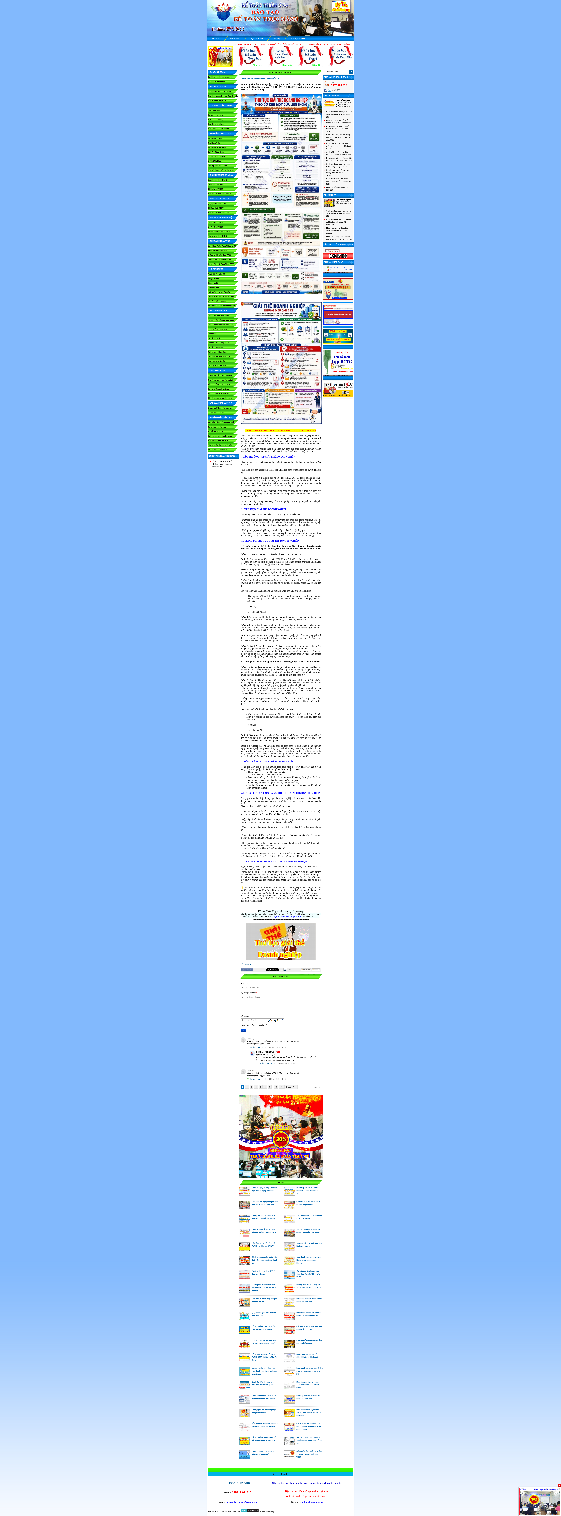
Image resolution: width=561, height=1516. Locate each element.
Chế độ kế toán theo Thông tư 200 (222, 380)
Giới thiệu (277, 1474)
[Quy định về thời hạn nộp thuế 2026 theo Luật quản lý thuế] (244, 1347)
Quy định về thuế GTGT (217, 204)
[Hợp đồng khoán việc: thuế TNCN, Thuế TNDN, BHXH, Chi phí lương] (289, 1417)
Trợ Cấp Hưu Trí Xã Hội (217, 166)
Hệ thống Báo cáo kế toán (218, 394)
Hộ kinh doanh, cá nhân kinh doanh (222, 306)
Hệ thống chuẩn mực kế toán (220, 398)
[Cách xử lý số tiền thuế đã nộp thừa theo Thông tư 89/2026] (244, 1444)
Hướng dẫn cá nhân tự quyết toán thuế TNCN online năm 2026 (337, 129)
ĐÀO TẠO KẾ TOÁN (218, 72)
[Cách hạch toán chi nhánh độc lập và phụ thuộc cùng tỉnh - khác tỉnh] (289, 1264)
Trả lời (252, 1047)
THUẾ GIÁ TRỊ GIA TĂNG (220, 199)
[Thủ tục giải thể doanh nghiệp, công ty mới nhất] (244, 1417)
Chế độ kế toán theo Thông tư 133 (222, 375)
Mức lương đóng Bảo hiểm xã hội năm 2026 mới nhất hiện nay (339, 238)
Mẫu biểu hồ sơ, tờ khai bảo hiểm (221, 170)
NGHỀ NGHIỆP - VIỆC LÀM (221, 417)
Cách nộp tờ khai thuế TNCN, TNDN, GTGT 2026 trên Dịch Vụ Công (264, 1357)
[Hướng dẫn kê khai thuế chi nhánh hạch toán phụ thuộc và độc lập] (244, 1292)
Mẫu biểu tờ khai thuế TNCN (219, 194)
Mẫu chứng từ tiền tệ (216, 361)
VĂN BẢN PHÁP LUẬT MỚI (221, 403)
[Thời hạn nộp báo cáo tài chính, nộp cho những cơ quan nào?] (244, 1236)
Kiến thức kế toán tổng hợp (219, 356)
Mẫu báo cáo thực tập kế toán (220, 445)
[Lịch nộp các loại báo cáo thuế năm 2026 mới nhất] (289, 1403)
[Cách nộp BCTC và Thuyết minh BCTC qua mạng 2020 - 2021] (289, 1195)
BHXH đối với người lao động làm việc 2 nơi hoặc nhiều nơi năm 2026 (338, 137)
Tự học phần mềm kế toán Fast (220, 325)
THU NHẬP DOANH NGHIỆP (221, 218)
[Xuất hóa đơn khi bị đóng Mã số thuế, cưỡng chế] (289, 1223)
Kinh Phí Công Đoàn (216, 152)
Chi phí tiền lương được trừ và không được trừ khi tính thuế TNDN (338, 172)
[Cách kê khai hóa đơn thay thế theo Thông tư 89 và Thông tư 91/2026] (329, 107)
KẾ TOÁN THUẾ (216, 269)
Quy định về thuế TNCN (217, 180)
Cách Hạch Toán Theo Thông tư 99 (222, 246)
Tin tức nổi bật (331, 96)
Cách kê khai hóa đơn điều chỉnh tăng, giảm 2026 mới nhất (338, 153)
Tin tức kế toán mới (216, 413)
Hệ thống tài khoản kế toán (219, 384)
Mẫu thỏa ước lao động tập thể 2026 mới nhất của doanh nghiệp (338, 230)
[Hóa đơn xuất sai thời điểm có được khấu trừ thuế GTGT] (289, 1320)
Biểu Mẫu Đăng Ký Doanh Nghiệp (221, 422)
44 (276, 1087)
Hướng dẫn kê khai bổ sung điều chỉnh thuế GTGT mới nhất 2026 (339, 159)
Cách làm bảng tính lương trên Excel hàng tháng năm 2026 (338, 165)
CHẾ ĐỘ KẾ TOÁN (217, 370)
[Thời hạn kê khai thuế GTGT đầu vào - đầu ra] (244, 1278)
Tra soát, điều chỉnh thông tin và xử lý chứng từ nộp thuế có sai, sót (309, 1440)
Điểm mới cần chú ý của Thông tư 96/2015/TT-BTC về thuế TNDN (309, 1454)
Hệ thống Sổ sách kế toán (218, 389)
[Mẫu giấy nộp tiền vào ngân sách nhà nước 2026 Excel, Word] (289, 1389)
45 (281, 1087)
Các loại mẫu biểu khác (217, 366)
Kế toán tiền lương (215, 115)
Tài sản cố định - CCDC (217, 329)
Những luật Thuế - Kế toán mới (220, 408)
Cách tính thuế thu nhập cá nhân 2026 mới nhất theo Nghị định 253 (339, 114)
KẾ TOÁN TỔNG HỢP (218, 311)
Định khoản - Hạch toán (217, 352)
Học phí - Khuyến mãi (216, 82)
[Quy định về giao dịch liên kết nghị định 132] (244, 1320)
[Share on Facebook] (247, 969)
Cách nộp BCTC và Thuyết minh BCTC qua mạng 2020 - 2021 (308, 1191)
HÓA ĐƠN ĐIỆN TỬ (218, 87)
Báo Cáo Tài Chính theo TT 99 (220, 251)
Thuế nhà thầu (213, 288)
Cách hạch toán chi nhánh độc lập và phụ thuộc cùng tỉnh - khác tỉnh (308, 1260)
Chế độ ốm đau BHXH (217, 157)
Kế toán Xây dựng (215, 347)
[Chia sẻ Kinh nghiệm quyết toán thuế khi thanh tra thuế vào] (244, 1209)
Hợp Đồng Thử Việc (216, 120)
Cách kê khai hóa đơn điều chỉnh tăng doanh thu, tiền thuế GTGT (338, 146)
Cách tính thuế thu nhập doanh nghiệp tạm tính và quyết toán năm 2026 (338, 222)
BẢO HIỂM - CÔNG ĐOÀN (220, 134)
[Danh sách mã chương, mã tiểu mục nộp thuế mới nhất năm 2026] (289, 1375)
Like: (263, 1047)
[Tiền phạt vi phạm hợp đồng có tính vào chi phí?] (244, 1306)
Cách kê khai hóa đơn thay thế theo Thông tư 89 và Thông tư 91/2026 (343, 103)
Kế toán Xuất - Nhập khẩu (218, 343)
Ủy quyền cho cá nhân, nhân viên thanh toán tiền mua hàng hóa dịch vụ (264, 1371)
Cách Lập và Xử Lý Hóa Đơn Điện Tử (223, 96)
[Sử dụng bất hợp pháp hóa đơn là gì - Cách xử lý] (289, 1250)
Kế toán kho (213, 334)
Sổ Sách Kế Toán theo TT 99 (219, 260)
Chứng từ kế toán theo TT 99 (219, 255)
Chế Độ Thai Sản (214, 161)
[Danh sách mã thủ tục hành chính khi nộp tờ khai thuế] (289, 1361)
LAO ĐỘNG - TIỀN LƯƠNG (221, 106)
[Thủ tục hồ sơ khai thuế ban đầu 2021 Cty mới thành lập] (244, 1223)
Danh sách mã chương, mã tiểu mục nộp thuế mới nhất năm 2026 (309, 1371)
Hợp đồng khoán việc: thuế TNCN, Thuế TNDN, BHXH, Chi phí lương (308, 1413)
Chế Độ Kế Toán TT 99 (220, 241)
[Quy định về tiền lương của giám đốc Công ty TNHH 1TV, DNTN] (289, 1278)
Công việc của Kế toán (217, 427)
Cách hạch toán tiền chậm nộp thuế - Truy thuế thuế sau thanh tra (264, 1260)
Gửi (243, 1030)
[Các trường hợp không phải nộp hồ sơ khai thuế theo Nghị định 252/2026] (289, 1431)
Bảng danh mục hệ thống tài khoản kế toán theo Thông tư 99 (339, 121)
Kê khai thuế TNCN (215, 189)
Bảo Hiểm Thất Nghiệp (217, 148)
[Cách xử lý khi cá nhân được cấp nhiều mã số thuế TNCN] (244, 1403)
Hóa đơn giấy (213, 283)
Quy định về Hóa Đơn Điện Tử (220, 92)
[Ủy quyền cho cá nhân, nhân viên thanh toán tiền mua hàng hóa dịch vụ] (244, 1375)
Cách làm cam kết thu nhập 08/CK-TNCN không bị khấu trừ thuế (338, 181)
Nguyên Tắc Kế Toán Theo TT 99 (221, 264)
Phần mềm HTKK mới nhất (219, 292)
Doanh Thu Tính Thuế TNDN (219, 232)
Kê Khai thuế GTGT (215, 208)
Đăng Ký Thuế (213, 279)
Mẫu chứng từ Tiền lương (218, 129)
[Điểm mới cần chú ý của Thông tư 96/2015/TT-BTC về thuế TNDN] (289, 1458)
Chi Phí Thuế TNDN (215, 227)
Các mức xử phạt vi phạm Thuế (221, 297)
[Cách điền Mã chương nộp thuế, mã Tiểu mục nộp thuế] (244, 1389)
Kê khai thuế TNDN (215, 223)
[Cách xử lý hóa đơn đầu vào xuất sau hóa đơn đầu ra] (244, 1334)
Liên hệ (285, 1474)
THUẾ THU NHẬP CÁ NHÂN (221, 175)
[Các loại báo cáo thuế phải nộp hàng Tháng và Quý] (289, 1334)
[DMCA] (250, 1512)
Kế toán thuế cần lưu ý (217, 301)
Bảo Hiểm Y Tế (214, 143)
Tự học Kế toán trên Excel (218, 316)
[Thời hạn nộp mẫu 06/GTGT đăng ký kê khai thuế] (244, 1458)
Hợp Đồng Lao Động (216, 124)
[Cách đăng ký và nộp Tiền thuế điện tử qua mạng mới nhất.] (244, 1195)
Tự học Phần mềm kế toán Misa (221, 320)
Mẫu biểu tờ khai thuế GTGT (219, 213)
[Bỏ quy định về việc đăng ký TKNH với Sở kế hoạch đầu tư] (289, 1292)
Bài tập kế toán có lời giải (218, 450)
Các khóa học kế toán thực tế (220, 77)
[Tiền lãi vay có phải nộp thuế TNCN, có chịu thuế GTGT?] (244, 1250)
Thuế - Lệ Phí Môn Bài (216, 274)
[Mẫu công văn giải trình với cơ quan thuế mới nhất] (289, 1306)
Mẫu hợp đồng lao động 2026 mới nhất (338, 188)
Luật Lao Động (214, 110)
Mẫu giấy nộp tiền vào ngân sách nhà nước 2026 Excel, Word (307, 1385)
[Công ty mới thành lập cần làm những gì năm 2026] (289, 1347)
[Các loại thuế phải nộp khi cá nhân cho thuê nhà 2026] (329, 206)
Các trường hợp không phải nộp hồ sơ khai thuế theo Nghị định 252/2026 (308, 1426)
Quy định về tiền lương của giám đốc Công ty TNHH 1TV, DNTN (308, 1274)
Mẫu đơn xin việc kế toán (218, 441)
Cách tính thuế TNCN (216, 185)
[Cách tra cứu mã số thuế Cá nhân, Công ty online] (289, 1209)
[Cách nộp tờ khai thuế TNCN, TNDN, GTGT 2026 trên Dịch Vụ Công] (244, 1361)
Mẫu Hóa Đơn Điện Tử (217, 101)
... (273, 1087)
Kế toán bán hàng (215, 338)
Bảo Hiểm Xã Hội (215, 139)
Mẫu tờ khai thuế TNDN (217, 236)
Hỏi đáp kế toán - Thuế (217, 431)
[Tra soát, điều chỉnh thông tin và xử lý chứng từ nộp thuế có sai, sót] (289, 1444)
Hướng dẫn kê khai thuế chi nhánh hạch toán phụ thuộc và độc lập (264, 1288)
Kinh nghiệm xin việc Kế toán (220, 436)
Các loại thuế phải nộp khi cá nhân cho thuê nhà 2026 (343, 202)
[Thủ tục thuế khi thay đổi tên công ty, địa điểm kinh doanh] (289, 1236)
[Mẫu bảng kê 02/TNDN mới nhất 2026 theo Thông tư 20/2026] (244, 1431)
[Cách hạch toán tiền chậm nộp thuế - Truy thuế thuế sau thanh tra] (244, 1264)
